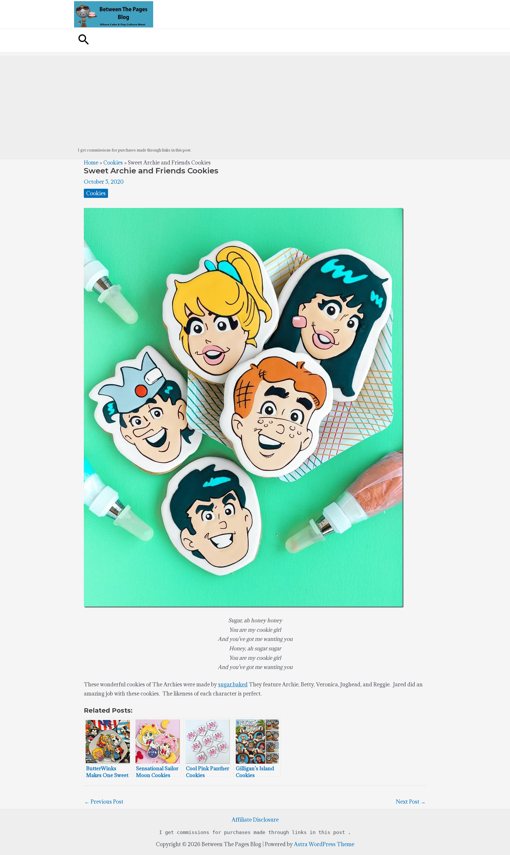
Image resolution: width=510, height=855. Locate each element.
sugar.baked (233, 684)
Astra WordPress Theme (324, 844)
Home (91, 162)
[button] (83, 40)
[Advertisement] (255, 97)
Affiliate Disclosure (255, 819)
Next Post (411, 801)
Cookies (113, 162)
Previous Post (103, 801)
